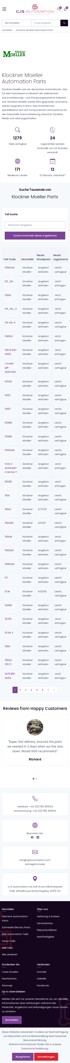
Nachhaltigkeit (45, 936)
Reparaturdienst (47, 930)
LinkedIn (41, 978)
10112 (7, 395)
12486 (8, 605)
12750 (8, 619)
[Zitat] (59, 9)
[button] (33, 778)
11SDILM (9, 550)
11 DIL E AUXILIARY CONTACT (11, 468)
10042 (8, 381)
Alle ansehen (9, 954)
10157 (8, 409)
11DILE (8, 509)
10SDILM (9, 450)
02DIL (8, 295)
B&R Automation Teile (15, 934)
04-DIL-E (10, 322)
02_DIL (9, 281)
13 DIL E (9, 632)
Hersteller (7, 30)
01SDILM (9, 267)
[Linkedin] (38, 837)
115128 (8, 481)
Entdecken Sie (10, 964)
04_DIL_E (11, 308)
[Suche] (64, 23)
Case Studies (10, 972)
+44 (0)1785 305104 (41, 806)
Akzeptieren (22, 1056)
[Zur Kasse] (65, 9)
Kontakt (42, 972)
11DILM (8, 536)
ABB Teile (7, 947)
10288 (8, 422)
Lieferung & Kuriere (48, 916)
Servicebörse (45, 923)
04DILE (9, 336)
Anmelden (11, 1020)
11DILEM (9, 523)
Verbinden (43, 964)
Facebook (43, 985)
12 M (7, 591)
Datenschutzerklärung (34, 1048)
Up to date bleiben (13, 991)
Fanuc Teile (8, 941)
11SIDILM (9, 564)
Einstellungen (46, 1056)
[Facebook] (32, 837)
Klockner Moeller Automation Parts (34, 30)
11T (6, 577)
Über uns (42, 909)
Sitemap (7, 985)
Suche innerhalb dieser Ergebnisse (35, 235)
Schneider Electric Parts (16, 927)
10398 (8, 436)
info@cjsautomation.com (35, 860)
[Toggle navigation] (4, 9)
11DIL (7, 495)
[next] (54, 690)
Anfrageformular (35, 864)
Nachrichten (9, 978)
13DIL (8, 646)
